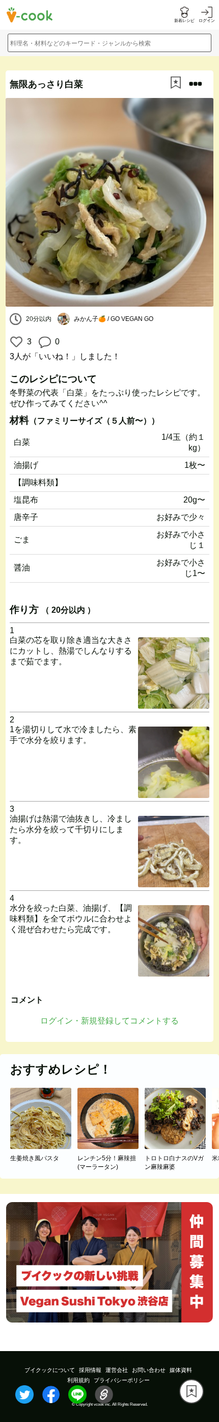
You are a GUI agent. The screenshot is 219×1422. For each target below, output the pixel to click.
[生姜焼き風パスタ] (43, 1146)
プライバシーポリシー (122, 1380)
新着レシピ (184, 20)
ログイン (207, 20)
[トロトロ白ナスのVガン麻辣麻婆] (178, 1146)
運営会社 (116, 1370)
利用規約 (78, 1380)
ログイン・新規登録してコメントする (109, 1020)
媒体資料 (181, 1370)
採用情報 (90, 1370)
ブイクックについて (49, 1370)
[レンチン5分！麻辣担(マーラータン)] (111, 1146)
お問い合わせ (149, 1370)
